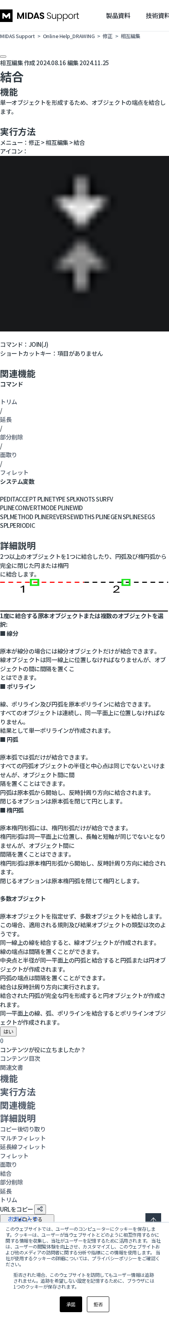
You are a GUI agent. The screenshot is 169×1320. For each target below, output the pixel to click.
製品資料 (118, 15)
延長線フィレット (23, 1146)
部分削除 (11, 437)
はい (8, 1031)
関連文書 (11, 1067)
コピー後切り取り (23, 1129)
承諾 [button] (70, 1304)
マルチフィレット (23, 1138)
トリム (8, 401)
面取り (8, 454)
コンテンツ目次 (20, 1058)
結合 (5, 1173)
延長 (5, 419)
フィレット (14, 472)
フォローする (27, 1219)
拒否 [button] (98, 1304)
